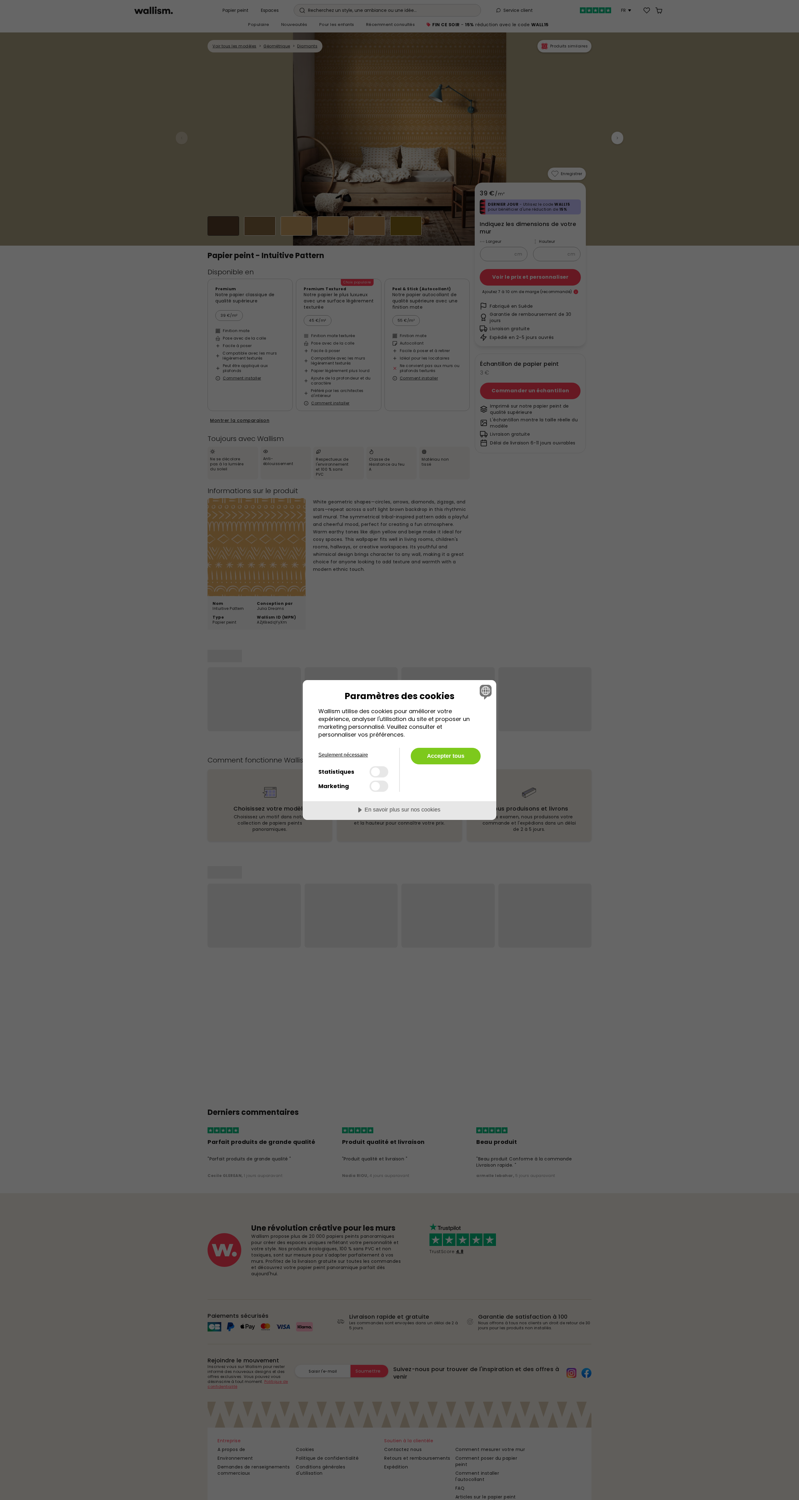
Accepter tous (445, 756)
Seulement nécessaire (343, 754)
